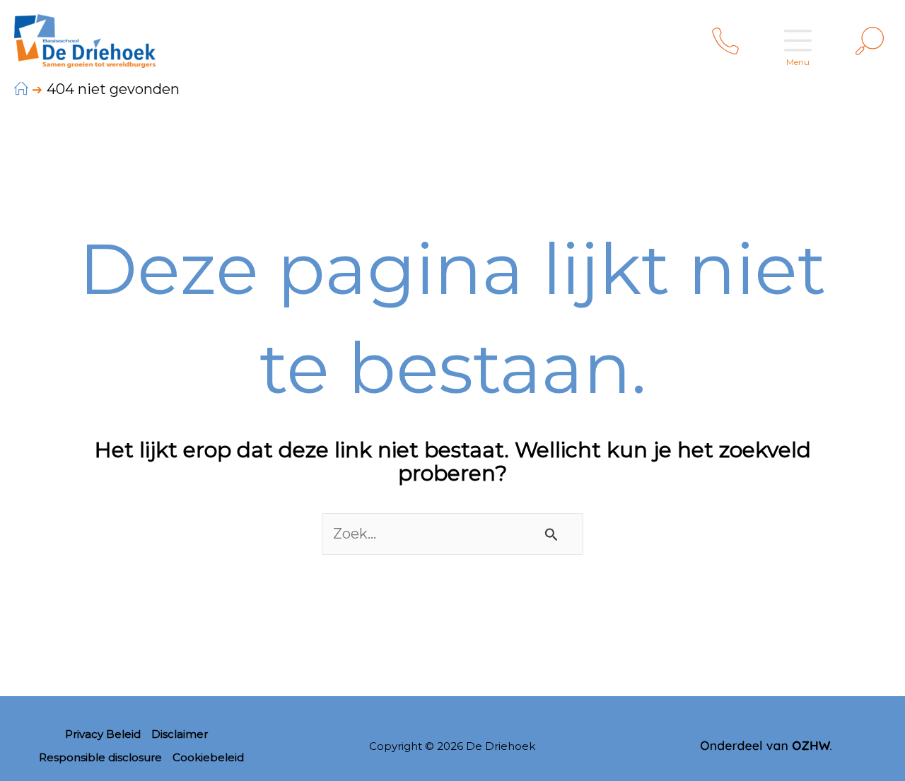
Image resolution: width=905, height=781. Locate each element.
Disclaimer (179, 734)
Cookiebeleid (208, 757)
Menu (798, 62)
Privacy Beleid (103, 734)
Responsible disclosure (100, 757)
